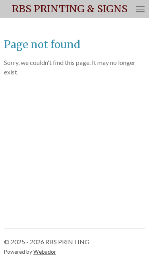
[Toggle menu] (140, 9)
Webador (44, 252)
